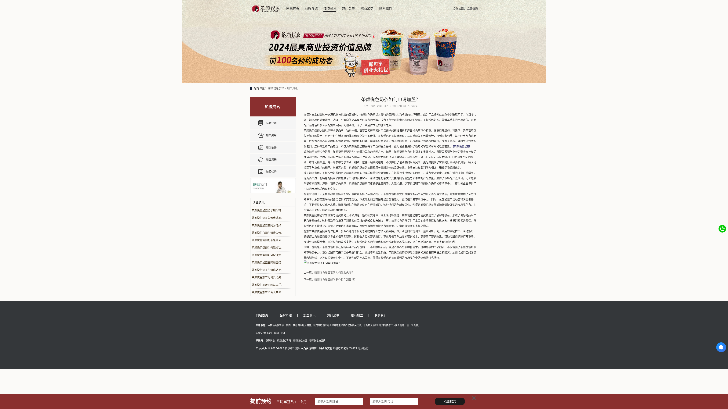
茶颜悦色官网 (284, 340)
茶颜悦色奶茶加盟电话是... (267, 269)
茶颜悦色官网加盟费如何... (267, 232)
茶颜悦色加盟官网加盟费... (267, 262)
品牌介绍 (311, 8)
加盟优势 (271, 171)
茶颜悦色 (270, 340)
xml (277, 333)
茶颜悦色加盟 (276, 88)
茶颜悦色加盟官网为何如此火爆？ (334, 272)
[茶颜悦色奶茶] (462, 146)
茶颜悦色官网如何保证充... (267, 255)
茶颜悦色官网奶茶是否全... (267, 240)
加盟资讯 (329, 8)
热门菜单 (348, 8)
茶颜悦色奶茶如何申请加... (267, 217)
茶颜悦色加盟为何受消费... (267, 277)
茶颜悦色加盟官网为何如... (267, 225)
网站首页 (292, 8)
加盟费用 (271, 135)
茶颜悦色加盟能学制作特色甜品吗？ (335, 279)
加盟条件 (271, 147)
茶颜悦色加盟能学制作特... (267, 210)
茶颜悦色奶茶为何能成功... (267, 247)
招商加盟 (367, 8)
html (269, 333)
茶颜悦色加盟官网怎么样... (267, 284)
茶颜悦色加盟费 (317, 340)
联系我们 (385, 8)
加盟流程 (271, 159)
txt (283, 333)
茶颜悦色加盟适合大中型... (267, 292)
